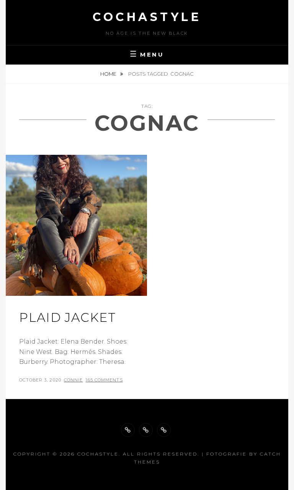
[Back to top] (128, 430)
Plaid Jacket (67, 317)
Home (109, 74)
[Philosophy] (146, 430)
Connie (73, 380)
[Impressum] (164, 430)
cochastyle (147, 17)
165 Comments (103, 380)
